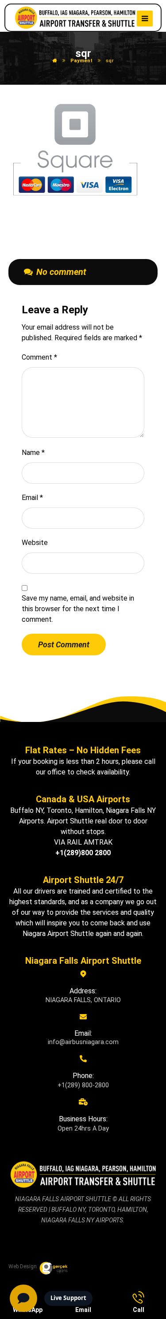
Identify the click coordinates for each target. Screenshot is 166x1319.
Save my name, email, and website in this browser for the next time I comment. (78, 609)
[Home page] (55, 61)
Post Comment (63, 644)
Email (32, 497)
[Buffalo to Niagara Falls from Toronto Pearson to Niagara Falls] (75, 18)
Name (33, 452)
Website (35, 542)
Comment (39, 357)
